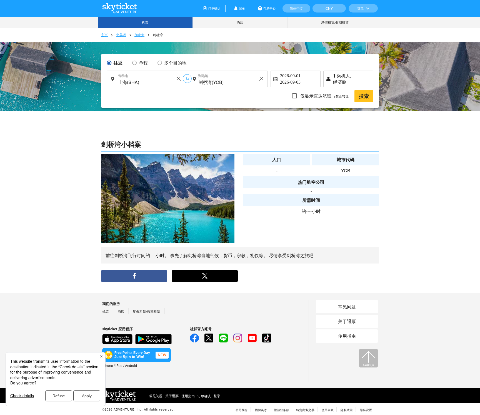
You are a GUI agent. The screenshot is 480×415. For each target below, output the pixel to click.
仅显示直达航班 (324, 96)
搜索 (364, 96)
